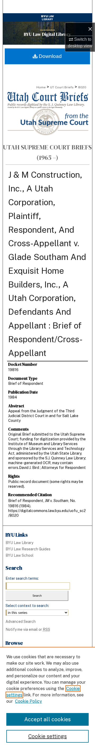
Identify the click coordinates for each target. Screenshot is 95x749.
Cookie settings (47, 736)
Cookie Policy (28, 701)
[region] (47, 698)
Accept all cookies (47, 719)
